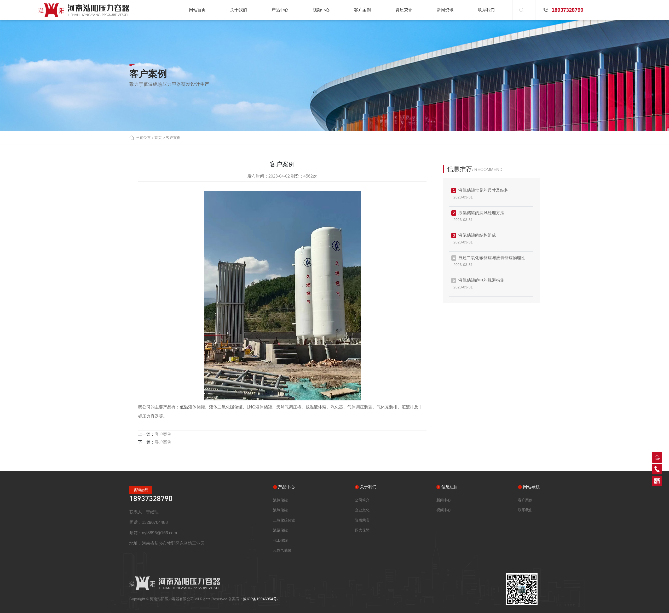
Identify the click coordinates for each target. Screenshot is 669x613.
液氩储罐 (280, 530)
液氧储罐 (280, 510)
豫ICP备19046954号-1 (261, 599)
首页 (158, 137)
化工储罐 (280, 540)
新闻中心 (443, 500)
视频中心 (443, 510)
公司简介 (362, 500)
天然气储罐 (282, 550)
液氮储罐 (280, 500)
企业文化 (362, 510)
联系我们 (525, 510)
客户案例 (173, 137)
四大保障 (362, 530)
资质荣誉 (362, 520)
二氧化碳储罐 (284, 520)
